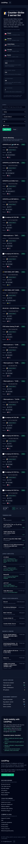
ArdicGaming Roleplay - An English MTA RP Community (10, 644)
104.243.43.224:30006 (14, 238)
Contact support (6, 774)
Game (3, 114)
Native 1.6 (6, 657)
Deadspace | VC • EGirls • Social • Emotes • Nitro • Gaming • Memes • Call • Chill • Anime (10, 560)
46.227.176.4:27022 (13, 165)
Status (4, 109)
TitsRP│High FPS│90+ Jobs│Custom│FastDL (9, 532)
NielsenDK (6, 574)
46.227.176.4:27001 (13, 183)
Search (4, 104)
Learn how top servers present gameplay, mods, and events (12, 749)
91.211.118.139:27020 (13, 274)
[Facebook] (14, 841)
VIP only (7, 125)
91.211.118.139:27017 (13, 292)
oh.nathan (6, 557)
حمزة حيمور (6, 582)
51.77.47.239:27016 (13, 493)
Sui (4, 518)
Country (4, 119)
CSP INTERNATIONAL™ (13, 592)
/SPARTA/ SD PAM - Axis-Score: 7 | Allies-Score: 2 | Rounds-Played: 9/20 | (10, 569)
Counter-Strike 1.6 (8, 618)
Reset (14, 129)
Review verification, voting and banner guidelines (14, 746)
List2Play (4, 2)
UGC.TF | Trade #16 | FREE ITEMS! (12, 538)
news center (13, 731)
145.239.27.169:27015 (13, 438)
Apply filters (7, 129)
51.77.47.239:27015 (13, 456)
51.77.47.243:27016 (13, 256)
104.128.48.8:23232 (13, 347)
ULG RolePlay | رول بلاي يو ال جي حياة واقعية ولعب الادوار (12, 525)
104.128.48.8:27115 (13, 365)
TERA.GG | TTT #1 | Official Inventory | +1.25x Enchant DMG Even (13, 545)
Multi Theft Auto (7, 612)
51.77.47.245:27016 (13, 474)
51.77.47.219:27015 (13, 420)
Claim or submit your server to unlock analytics (14, 739)
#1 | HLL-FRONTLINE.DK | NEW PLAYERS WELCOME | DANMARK (10, 577)
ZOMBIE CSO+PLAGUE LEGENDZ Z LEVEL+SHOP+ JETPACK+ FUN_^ (10, 585)
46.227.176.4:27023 (13, 147)
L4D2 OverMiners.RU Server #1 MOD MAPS (10, 651)
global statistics (7, 728)
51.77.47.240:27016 (13, 220)
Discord (5, 601)
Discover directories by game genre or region (14, 742)
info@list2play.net (7, 841)
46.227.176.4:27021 (13, 201)
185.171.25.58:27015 (13, 329)
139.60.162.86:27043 (13, 311)
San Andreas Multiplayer (10, 607)
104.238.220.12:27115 (13, 402)
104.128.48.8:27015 (13, 383)
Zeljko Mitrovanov (8, 590)
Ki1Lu (4, 566)
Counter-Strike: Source (9, 623)
